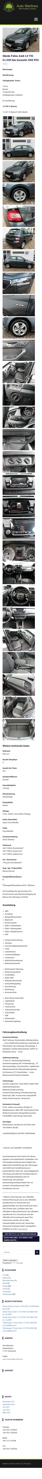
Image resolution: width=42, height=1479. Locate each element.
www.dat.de (22, 1229)
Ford (4, 1275)
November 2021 (9, 1402)
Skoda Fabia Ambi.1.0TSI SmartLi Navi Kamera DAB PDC (18, 1239)
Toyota (5, 1292)
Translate (19, 1263)
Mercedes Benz (8, 1280)
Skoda (5, 64)
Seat (4, 1283)
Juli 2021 (6, 1407)
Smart (5, 1289)
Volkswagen (7, 1294)
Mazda (5, 1278)
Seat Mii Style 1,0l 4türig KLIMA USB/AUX (20, 1234)
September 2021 (9, 1404)
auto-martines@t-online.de (13, 1359)
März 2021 (7, 1413)
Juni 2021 (6, 1410)
